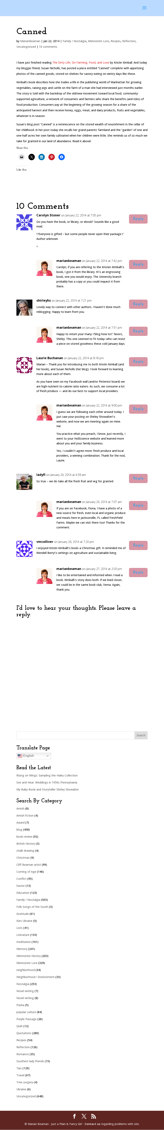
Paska (20, 1005)
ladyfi (40, 474)
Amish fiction (25, 815)
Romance (22, 1054)
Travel (20, 1075)
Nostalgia (22, 984)
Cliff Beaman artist (28, 865)
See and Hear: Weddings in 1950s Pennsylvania (46, 782)
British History (25, 843)
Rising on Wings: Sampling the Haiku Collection (47, 775)
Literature (22, 935)
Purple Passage (26, 1019)
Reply (138, 219)
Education (22, 893)
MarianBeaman (30, 41)
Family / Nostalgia (74, 41)
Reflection (129, 41)
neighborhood (25, 970)
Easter (20, 886)
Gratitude (22, 914)
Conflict (21, 879)
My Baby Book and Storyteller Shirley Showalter (47, 789)
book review (24, 836)
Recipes (116, 41)
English (28, 755)
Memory (21, 949)
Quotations (23, 1033)
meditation (23, 942)
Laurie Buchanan (49, 358)
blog (19, 829)
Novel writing (25, 991)
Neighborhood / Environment (35, 977)
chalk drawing (25, 850)
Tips (19, 1068)
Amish (20, 808)
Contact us (92, 1124)
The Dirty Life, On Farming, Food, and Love (80, 62)
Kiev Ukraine (24, 921)
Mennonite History (28, 956)
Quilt (19, 1026)
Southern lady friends (30, 1061)
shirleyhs (43, 300)
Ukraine (21, 1089)
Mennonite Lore (98, 41)
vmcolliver (44, 541)
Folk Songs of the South (32, 907)
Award (20, 822)
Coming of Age (26, 872)
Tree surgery (24, 1082)
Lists (19, 928)
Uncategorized (26, 47)
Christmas (23, 857)
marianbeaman (68, 260)
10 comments (48, 47)
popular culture (26, 1012)
